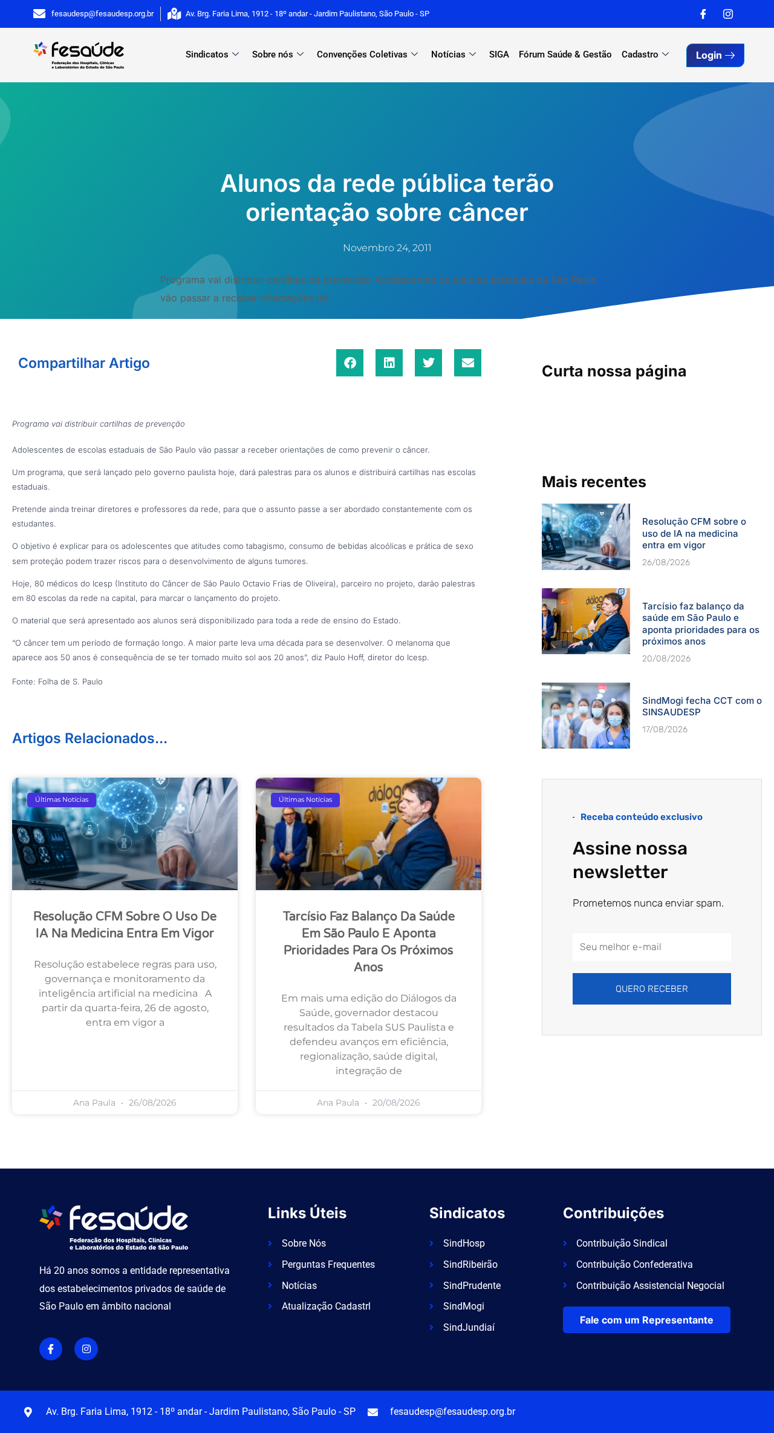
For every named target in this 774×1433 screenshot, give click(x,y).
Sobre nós (272, 54)
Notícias (448, 54)
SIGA (499, 54)
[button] (349, 362)
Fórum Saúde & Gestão (565, 54)
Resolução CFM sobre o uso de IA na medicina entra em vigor (694, 533)
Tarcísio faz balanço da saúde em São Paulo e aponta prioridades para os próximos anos (700, 624)
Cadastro (640, 54)
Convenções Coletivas (362, 54)
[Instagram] (728, 14)
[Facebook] (703, 14)
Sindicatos (207, 54)
